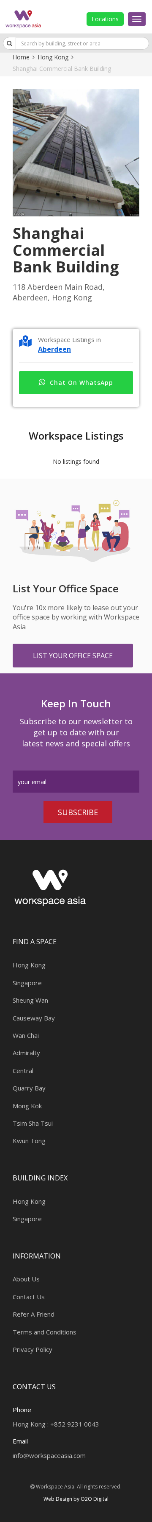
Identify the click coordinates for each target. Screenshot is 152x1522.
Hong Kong (53, 57)
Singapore (27, 982)
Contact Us (29, 1296)
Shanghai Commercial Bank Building (62, 68)
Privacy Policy (32, 1349)
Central (23, 1070)
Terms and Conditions (44, 1332)
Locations (105, 19)
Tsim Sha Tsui (33, 1123)
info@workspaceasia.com (49, 1455)
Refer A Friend (33, 1314)
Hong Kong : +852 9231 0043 (56, 1424)
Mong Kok (27, 1106)
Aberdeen (54, 349)
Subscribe (78, 812)
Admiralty (26, 1052)
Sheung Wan (30, 1000)
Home (21, 57)
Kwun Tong (29, 1140)
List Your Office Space (73, 655)
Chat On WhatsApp (81, 382)
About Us (26, 1279)
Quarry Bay (29, 1088)
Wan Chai (26, 1035)
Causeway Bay (34, 1018)
